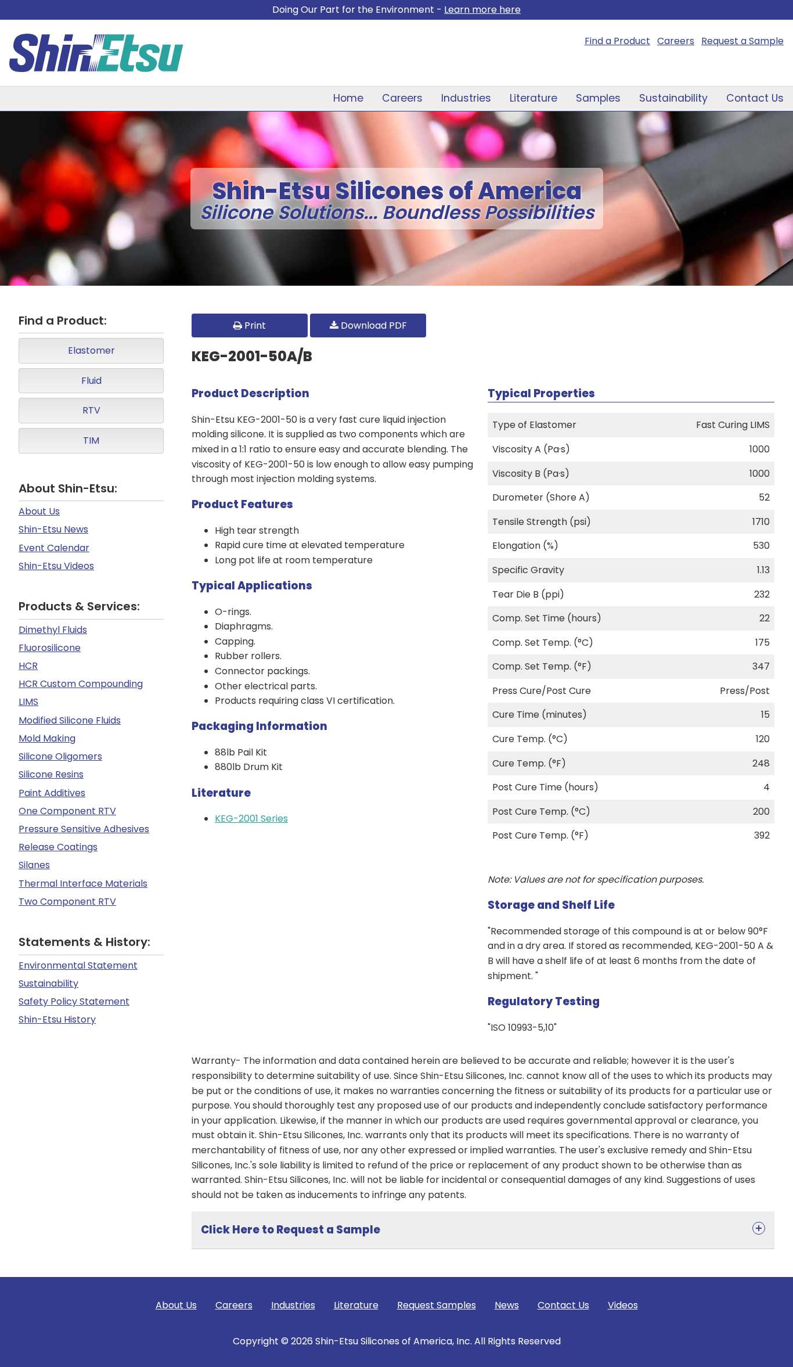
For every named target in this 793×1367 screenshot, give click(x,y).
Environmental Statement (78, 965)
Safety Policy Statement (74, 1001)
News (507, 1305)
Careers (675, 41)
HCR (28, 665)
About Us (39, 511)
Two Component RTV (67, 901)
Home (348, 98)
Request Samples (436, 1305)
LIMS (28, 701)
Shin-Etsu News (53, 529)
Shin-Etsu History (57, 1019)
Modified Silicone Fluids (70, 720)
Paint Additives (52, 792)
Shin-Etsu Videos (56, 565)
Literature (533, 98)
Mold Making (47, 738)
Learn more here (482, 9)
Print (254, 325)
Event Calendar (54, 547)
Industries (466, 98)
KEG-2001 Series (251, 818)
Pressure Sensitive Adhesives (84, 828)
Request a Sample (742, 41)
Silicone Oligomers (60, 756)
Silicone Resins (51, 774)
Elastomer (91, 350)
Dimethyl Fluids (53, 629)
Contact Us (755, 98)
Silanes (34, 864)
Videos (623, 1305)
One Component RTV (67, 810)
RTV (91, 410)
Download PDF (372, 325)
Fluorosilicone (50, 647)
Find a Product (617, 41)
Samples (598, 98)
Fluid (91, 380)
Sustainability (673, 98)
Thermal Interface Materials (83, 883)
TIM (91, 440)
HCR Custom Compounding (81, 683)
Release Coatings (58, 846)
